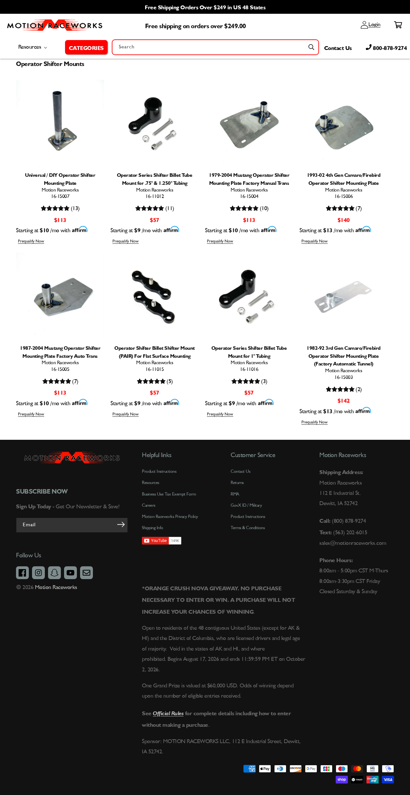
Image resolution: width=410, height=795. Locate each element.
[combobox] (215, 47)
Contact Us (338, 47)
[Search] (311, 47)
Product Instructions (248, 516)
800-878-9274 (389, 47)
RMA (235, 494)
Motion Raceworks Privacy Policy (170, 516)
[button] (86, 47)
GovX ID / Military (246, 505)
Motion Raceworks (56, 587)
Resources (150, 482)
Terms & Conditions (248, 528)
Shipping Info (152, 528)
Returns (237, 482)
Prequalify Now (31, 241)
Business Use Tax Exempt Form (169, 494)
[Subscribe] (121, 525)
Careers (148, 505)
